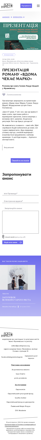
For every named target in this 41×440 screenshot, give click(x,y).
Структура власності (12, 426)
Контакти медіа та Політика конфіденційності (20, 424)
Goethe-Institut (20, 398)
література (17, 17)
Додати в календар (13, 94)
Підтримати (26, 6)
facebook (4, 357)
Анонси (5, 17)
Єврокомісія (20, 389)
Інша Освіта (20, 374)
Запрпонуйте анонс (13, 208)
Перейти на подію (20, 160)
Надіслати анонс (10, 242)
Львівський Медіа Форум (20, 406)
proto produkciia (20, 378)
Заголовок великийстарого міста (16, 299)
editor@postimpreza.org (20, 346)
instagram (19, 357)
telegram (11, 357)
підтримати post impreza (31, 357)
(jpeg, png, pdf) (15, 237)
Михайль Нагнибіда (9, 306)
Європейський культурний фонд (20, 394)
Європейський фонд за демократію (20, 402)
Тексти (5, 294)
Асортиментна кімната (20, 370)
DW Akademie (20, 410)
